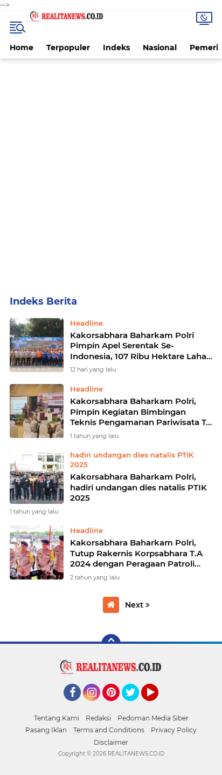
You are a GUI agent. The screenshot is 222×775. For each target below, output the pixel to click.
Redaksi (98, 718)
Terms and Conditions (108, 730)
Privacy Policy (174, 730)
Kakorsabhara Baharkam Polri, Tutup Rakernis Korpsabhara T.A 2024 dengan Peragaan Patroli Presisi (136, 553)
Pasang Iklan (46, 730)
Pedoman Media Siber (153, 718)
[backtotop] (111, 643)
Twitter (135, 706)
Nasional (160, 47)
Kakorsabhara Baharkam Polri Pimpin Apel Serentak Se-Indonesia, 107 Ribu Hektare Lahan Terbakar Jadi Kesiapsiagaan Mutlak (141, 346)
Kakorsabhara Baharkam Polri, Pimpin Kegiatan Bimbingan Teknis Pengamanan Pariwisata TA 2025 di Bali (141, 412)
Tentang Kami (56, 718)
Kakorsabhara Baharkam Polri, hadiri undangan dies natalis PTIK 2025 (138, 487)
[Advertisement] (111, 175)
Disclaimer (111, 742)
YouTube (157, 706)
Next (135, 605)
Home (21, 47)
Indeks (116, 47)
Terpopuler (68, 47)
